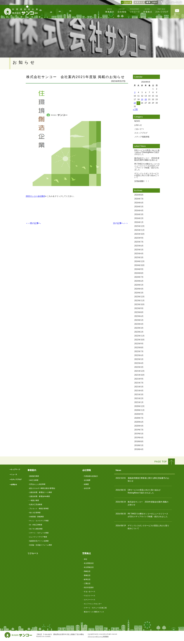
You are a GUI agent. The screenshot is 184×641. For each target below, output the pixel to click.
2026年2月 (138, 218)
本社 (85, 559)
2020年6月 (138, 422)
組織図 (86, 484)
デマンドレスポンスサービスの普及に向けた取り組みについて (146, 175)
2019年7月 (138, 430)
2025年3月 (138, 258)
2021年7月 (138, 383)
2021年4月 (138, 391)
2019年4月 (138, 438)
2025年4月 (138, 254)
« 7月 (135, 109)
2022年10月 (139, 340)
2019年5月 (138, 434)
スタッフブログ (140, 133)
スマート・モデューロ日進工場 (95, 608)
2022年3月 (138, 367)
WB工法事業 (33, 480)
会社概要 (87, 480)
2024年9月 (138, 269)
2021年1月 (138, 402)
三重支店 (87, 583)
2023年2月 (138, 332)
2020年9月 (138, 414)
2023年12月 (139, 297)
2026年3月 (138, 214)
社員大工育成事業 (35, 504)
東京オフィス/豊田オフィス (94, 612)
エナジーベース (89, 599)
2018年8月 (138, 442)
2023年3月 (138, 328)
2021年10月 (139, 375)
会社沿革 (87, 488)
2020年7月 (138, 418)
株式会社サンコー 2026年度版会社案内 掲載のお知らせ (146, 159)
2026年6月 (138, 203)
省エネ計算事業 (35, 512)
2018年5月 (138, 445)
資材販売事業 (34, 476)
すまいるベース (89, 591)
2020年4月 (138, 426)
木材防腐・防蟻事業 (36, 516)
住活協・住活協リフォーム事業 (40, 545)
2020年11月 (139, 410)
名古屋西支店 (89, 563)
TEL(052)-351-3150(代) (43, 636)
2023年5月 (138, 320)
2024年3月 (138, 293)
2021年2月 (138, 398)
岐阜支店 (87, 579)
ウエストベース (89, 595)
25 (138, 103)
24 (135, 103)
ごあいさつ (139, 129)
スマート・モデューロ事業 (39, 533)
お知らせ (138, 125)
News (118, 470)
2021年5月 (138, 387)
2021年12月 (139, 371)
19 (142, 99)
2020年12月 (139, 406)
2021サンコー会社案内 (35, 196)
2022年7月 (138, 351)
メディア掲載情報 (141, 137)
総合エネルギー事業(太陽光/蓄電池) (42, 488)
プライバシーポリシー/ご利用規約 (98, 636)
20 (146, 99)
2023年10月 (139, 305)
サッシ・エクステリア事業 (39, 521)
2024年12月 (139, 261)
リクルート (33, 553)
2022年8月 (138, 348)
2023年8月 (138, 312)
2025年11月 (139, 230)
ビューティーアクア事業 (38, 537)
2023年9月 (138, 308)
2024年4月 (138, 289)
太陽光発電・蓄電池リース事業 (40, 492)
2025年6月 (138, 246)
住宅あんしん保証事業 (37, 484)
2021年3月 (138, 395)
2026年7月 (138, 199)
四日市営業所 (89, 587)
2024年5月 (138, 285)
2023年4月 (138, 324)
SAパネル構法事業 (36, 529)
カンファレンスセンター (93, 604)
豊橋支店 (87, 575)
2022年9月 (138, 344)
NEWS (137, 121)
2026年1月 (138, 222)
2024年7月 (138, 277)
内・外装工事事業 (35, 525)
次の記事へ (118, 223)
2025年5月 (138, 250)
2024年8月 (138, 273)
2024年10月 (139, 265)
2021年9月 (138, 379)
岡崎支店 (87, 571)
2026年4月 (138, 211)
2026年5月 (138, 207)
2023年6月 (138, 316)
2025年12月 (139, 226)
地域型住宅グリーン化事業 (39, 541)
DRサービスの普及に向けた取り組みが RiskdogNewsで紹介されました (147, 152)
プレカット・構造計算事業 (39, 508)
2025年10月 (139, 234)
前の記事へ (35, 223)
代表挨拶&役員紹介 (91, 476)
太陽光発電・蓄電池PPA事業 (39, 496)
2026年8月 (138, 195)
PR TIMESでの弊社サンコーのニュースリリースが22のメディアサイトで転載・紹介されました (147, 167)
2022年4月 (138, 363)
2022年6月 (138, 355)
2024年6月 (138, 281)
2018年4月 (138, 449)
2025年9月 (138, 238)
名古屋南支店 (89, 567)
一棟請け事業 (34, 500)
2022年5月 (138, 359)
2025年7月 (138, 242)
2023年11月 (139, 301)
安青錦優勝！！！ (141, 181)
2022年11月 (139, 336)
